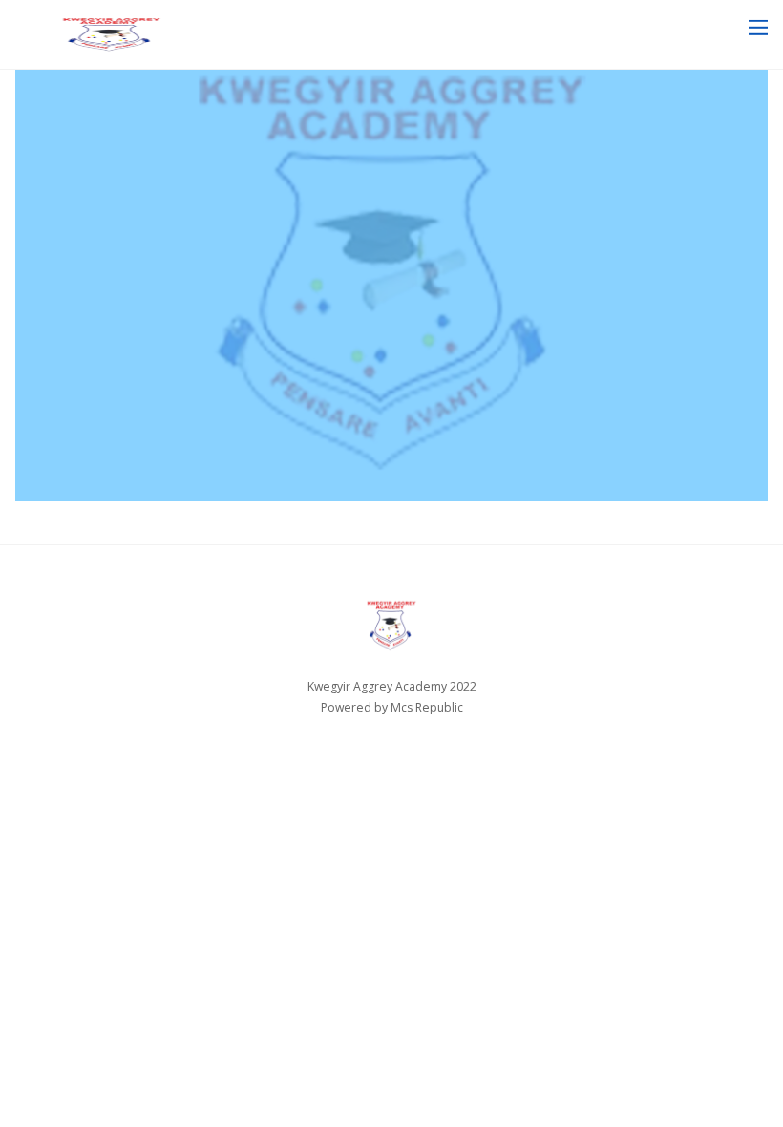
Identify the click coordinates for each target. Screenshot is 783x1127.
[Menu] (758, 26)
